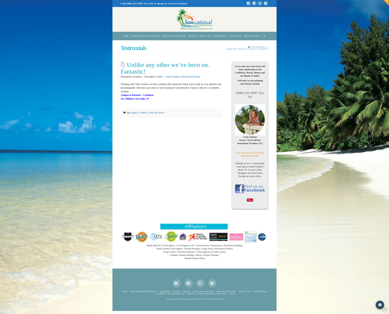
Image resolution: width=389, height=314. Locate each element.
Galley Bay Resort (156, 113)
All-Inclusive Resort (190, 76)
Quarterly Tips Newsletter (170, 294)
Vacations (164, 291)
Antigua (134, 113)
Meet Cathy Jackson (203, 291)
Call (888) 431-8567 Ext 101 (137, 3)
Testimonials (260, 291)
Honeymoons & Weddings (143, 291)
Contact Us (244, 291)
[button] (386, 3)
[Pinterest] (265, 3)
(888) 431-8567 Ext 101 (250, 95)
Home (124, 291)
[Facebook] (248, 3)
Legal (232, 294)
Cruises (176, 291)
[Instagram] (260, 3)
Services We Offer (226, 291)
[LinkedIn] (254, 3)
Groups (186, 291)
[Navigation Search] (264, 36)
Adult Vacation (172, 76)
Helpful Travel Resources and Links (206, 294)
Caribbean (143, 113)
